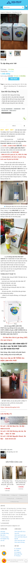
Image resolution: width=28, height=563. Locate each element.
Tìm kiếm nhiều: (5, 495)
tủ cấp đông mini (11, 86)
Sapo (17, 561)
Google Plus (19, 554)
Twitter (17, 550)
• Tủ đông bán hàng (14, 501)
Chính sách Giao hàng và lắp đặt (21, 537)
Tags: (2, 84)
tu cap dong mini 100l (17, 84)
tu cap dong (7, 84)
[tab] (14, 125)
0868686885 (6, 112)
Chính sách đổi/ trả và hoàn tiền (20, 532)
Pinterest (18, 555)
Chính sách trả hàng (20, 542)
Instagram (18, 552)
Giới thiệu (3, 531)
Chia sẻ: (3, 59)
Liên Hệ (2, 540)
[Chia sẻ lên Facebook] (5, 59)
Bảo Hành (3, 535)
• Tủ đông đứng (18, 498)
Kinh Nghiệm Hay (5, 538)
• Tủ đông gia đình (23, 495)
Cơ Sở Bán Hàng (5, 533)
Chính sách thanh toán (20, 535)
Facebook (18, 548)
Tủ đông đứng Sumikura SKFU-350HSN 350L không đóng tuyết (21, 482)
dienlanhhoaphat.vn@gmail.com (11, 526)
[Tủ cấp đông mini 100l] (3, 455)
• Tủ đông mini (14, 495)
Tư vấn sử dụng (4, 537)
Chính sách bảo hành (20, 540)
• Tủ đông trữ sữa (10, 498)
